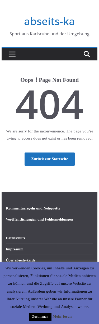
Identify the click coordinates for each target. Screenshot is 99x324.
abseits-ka (49, 21)
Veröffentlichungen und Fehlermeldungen (39, 219)
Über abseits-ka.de (20, 260)
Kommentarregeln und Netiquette (33, 208)
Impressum (14, 249)
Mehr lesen (62, 316)
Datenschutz (15, 238)
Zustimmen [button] (40, 316)
